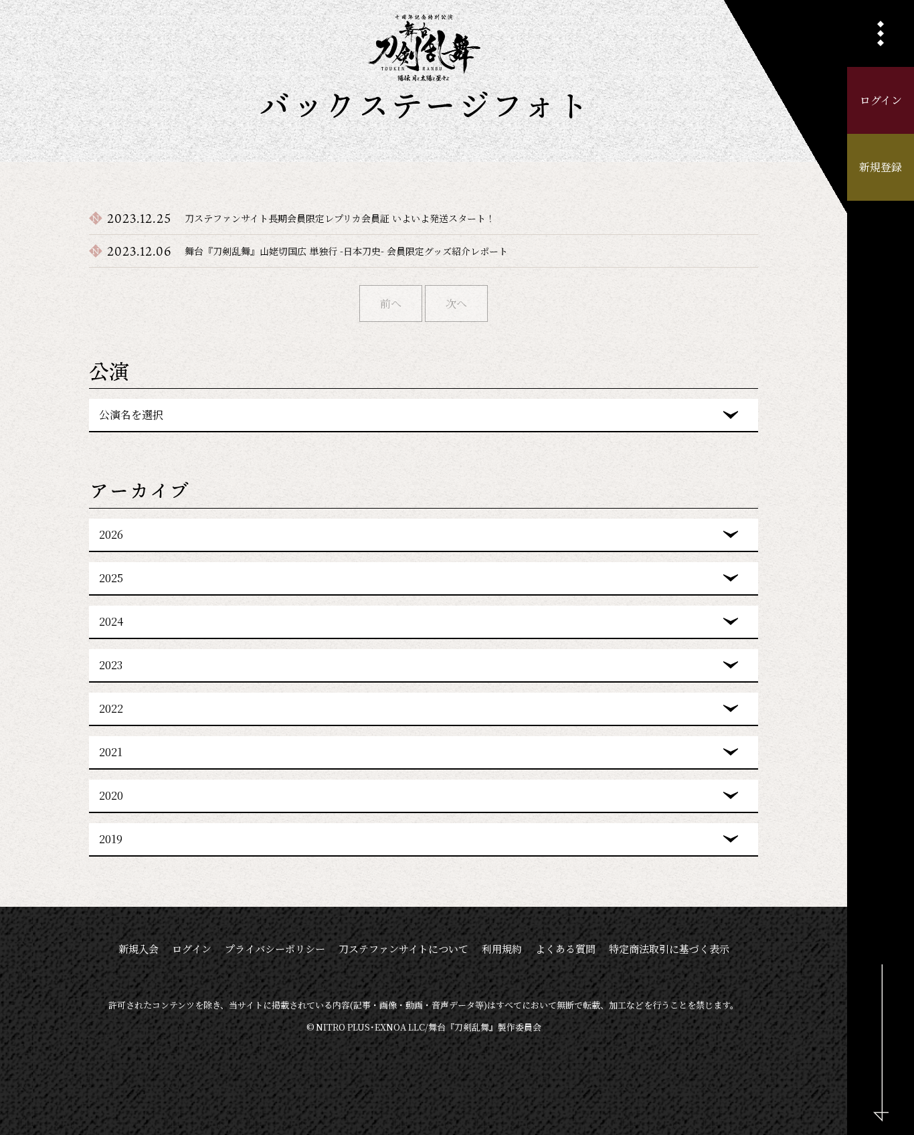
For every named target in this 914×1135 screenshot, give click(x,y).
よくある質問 (565, 949)
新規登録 (880, 167)
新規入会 (138, 949)
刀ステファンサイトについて (403, 949)
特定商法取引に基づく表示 (669, 949)
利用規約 (502, 949)
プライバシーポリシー (275, 949)
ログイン (881, 100)
